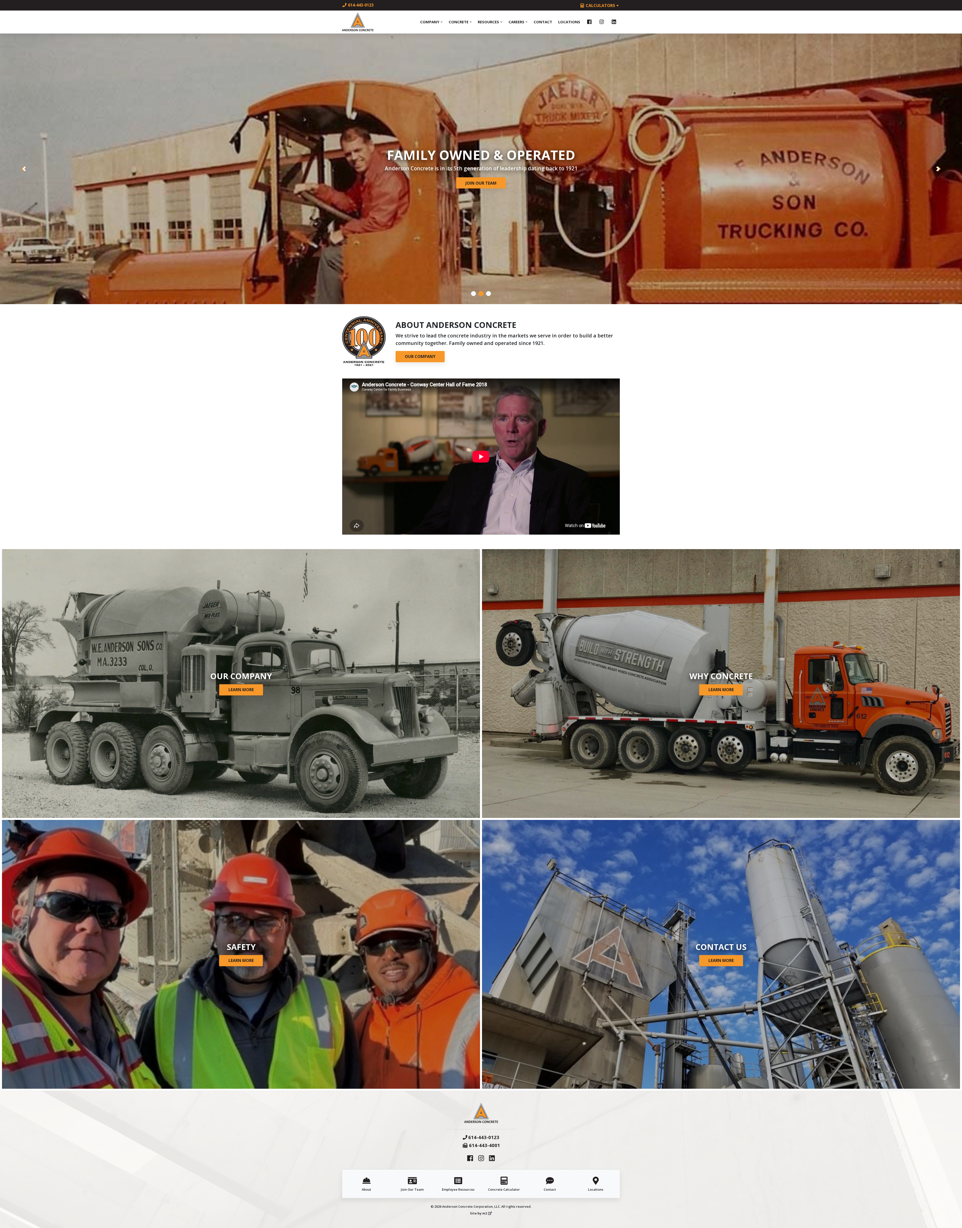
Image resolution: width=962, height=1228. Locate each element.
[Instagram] (601, 22)
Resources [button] (489, 21)
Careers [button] (517, 21)
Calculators (600, 5)
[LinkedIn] (614, 22)
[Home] (358, 22)
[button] (24, 169)
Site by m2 (478, 1213)
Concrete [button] (459, 21)
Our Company (481, 183)
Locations (569, 21)
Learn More (241, 689)
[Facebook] (589, 22)
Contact (543, 21)
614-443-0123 (361, 5)
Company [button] (430, 21)
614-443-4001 (484, 1145)
